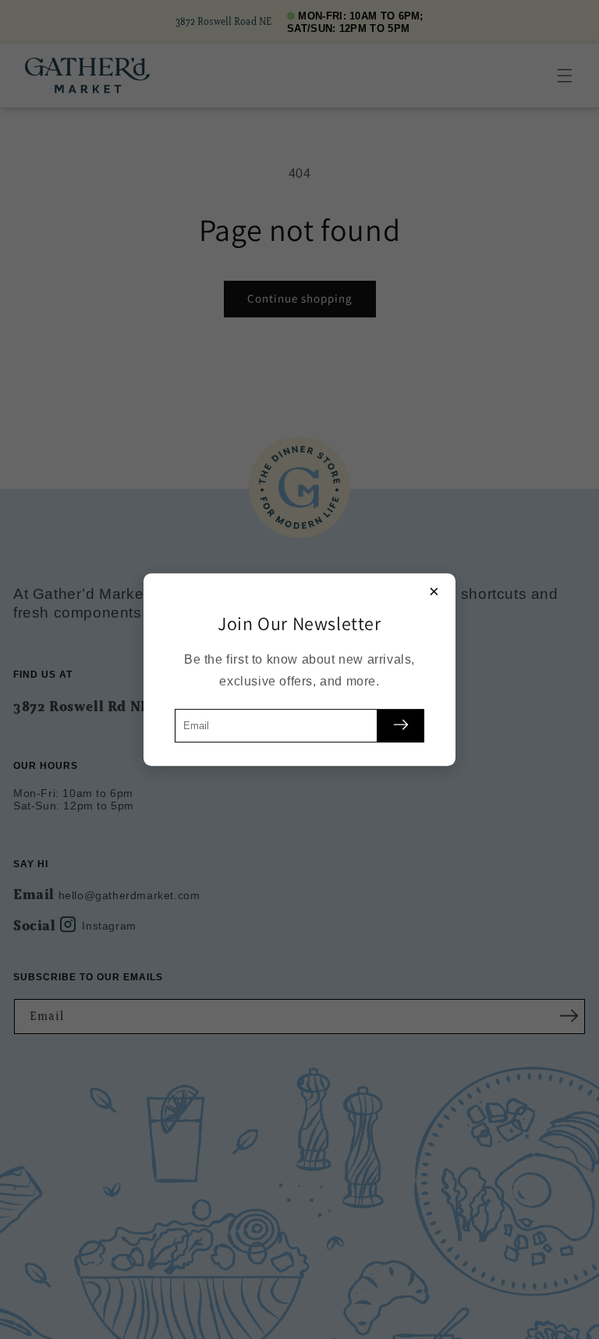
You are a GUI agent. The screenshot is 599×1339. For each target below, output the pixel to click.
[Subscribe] (400, 725)
